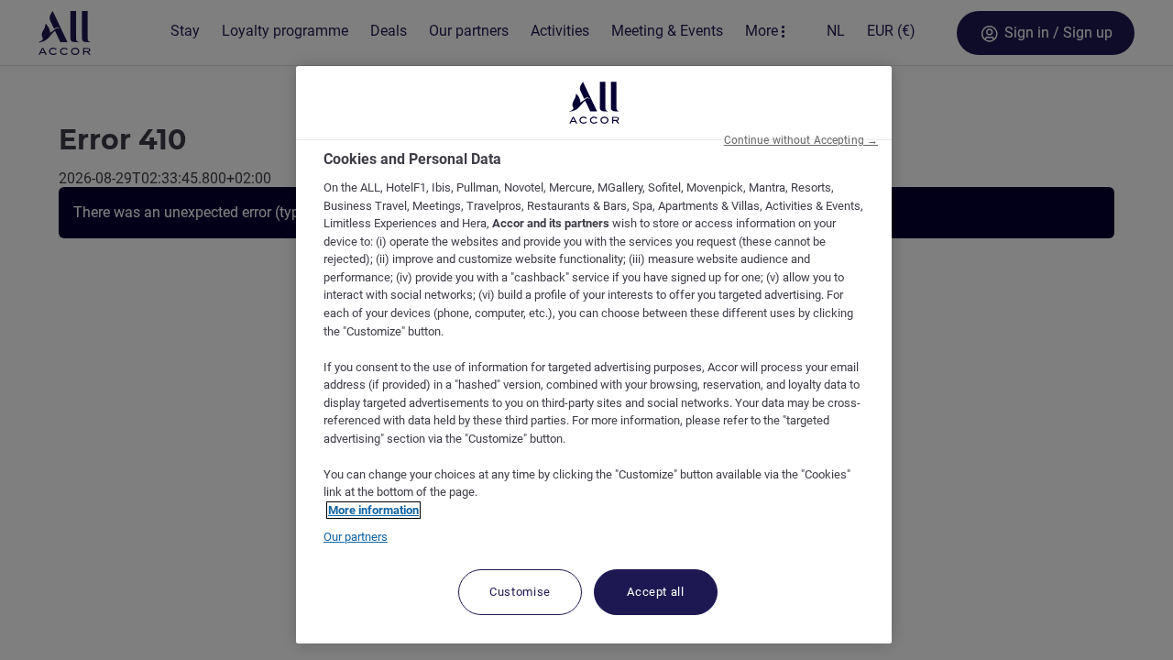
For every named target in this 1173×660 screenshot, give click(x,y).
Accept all (656, 592)
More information (373, 510)
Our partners (355, 537)
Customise (520, 592)
